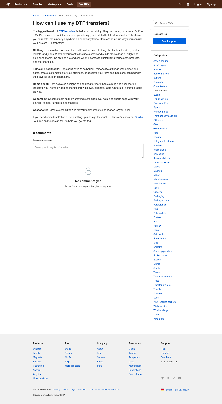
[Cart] (188, 4)
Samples (37, 4)
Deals (70, 4)
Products (19, 4)
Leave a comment (42, 140)
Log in (198, 4)
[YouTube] (179, 378)
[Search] (180, 4)
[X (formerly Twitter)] (168, 378)
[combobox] (171, 23)
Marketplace (54, 4)
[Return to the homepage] (8, 4)
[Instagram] (174, 378)
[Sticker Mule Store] (162, 378)
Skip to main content (2, 2)
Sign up (211, 4)
